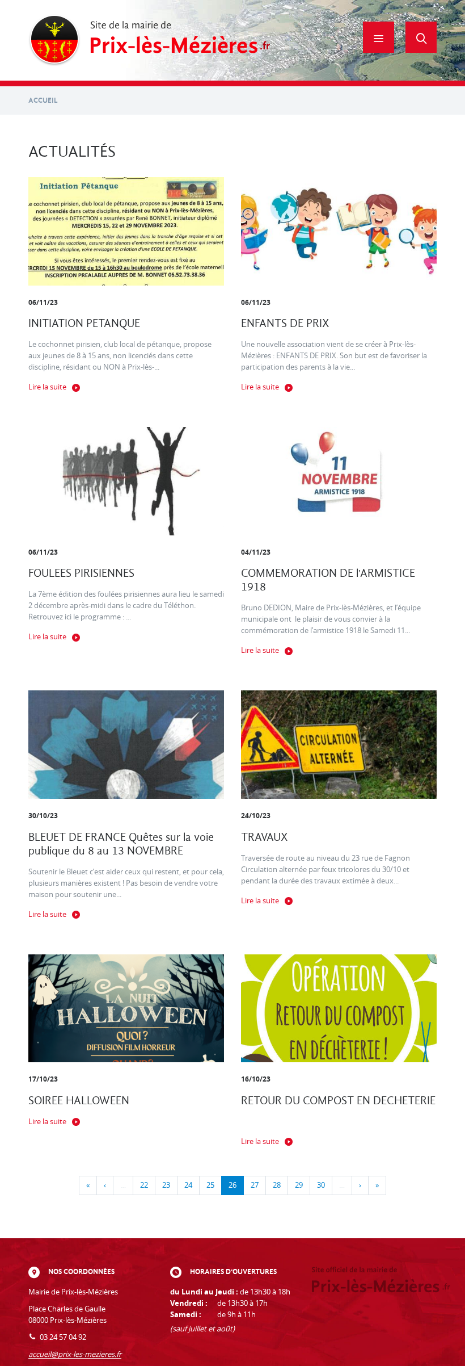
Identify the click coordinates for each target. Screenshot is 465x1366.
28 (277, 1185)
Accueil (43, 100)
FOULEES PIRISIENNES (81, 573)
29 (299, 1185)
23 (166, 1185)
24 (188, 1185)
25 (210, 1185)
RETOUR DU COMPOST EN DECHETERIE (338, 1100)
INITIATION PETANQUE (84, 323)
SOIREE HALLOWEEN (78, 1100)
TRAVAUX (264, 837)
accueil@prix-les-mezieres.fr (74, 1354)
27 (255, 1185)
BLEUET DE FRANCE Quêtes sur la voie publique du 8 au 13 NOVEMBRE (121, 844)
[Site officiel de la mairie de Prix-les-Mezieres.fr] (149, 40)
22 (144, 1185)
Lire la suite (47, 387)
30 (321, 1185)
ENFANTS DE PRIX (285, 323)
